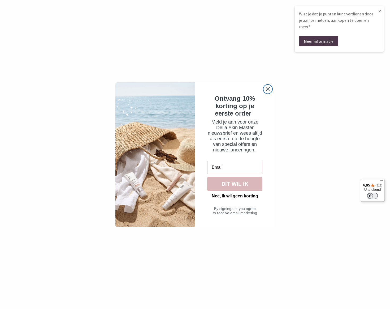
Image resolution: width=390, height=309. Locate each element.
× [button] (379, 11)
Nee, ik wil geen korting (235, 196)
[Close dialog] (267, 89)
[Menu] (381, 182)
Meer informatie (318, 41)
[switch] (372, 196)
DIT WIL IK (235, 184)
